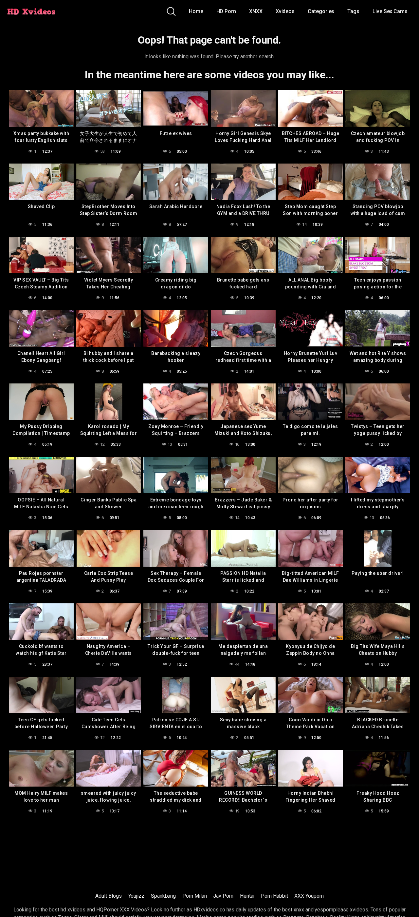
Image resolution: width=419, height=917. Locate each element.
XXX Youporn (308, 896)
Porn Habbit (274, 896)
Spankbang (163, 896)
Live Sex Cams (390, 11)
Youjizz (136, 896)
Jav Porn (223, 896)
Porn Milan (194, 896)
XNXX (256, 11)
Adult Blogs (108, 896)
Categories (321, 11)
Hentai (247, 896)
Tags (353, 11)
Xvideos (285, 11)
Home (196, 11)
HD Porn (226, 11)
